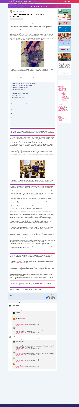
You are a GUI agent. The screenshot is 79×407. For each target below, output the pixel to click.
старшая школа (60, 86)
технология (63, 94)
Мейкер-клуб (31, 1)
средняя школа (60, 83)
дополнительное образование (62, 84)
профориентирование (61, 88)
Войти (69, 1)
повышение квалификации (15, 294)
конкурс (49, 294)
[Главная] (13, 1)
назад (21, 305)
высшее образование (61, 89)
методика (62, 95)
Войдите (13, 310)
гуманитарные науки (31, 294)
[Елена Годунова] (11, 11)
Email (64, 45)
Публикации (20, 1)
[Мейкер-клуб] (64, 23)
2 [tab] (62, 76)
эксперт (59, 117)
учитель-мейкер (60, 108)
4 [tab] (65, 76)
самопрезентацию (21, 283)
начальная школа (60, 87)
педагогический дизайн (61, 109)
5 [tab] (66, 76)
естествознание (63, 100)
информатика (63, 93)
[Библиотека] (64, 17)
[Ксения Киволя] (14, 319)
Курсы (35, 1)
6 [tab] (68, 76)
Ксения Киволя (18, 329)
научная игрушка (60, 118)
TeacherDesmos (60, 115)
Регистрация (65, 1)
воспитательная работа (24, 294)
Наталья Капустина (18, 338)
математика (63, 96)
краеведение (37, 294)
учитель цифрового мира (62, 107)
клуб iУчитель (45, 294)
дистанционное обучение (62, 110)
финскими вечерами (19, 262)
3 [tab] (63, 76)
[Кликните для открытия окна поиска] (38, 1)
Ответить (17, 316)
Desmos (59, 116)
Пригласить (64, 49)
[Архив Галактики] (64, 29)
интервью (41, 294)
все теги (60, 111)
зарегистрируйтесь (20, 310)
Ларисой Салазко (42, 283)
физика (62, 99)
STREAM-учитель (61, 106)
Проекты (25, 1)
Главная (10, 3)
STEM (62, 92)
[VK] (50, 298)
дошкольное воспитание (62, 90)
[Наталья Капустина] (10, 306)
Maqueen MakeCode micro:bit (62, 119)
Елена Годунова (18, 319)
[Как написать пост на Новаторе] (64, 11)
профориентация (64, 101)
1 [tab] (60, 76)
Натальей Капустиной (36, 284)
